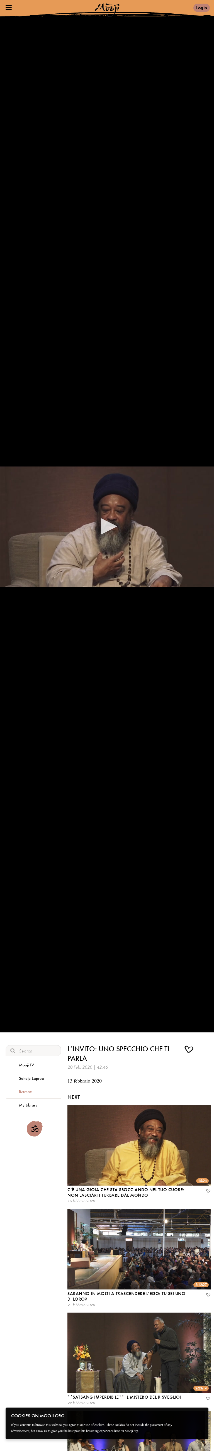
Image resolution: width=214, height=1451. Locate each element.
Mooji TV (26, 1065)
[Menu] (9, 7)
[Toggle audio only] (203, 1050)
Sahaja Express (31, 1078)
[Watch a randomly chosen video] (35, 1135)
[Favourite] (208, 1191)
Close (200, 1415)
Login (201, 8)
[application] (107, 526)
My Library (28, 1105)
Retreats (25, 1092)
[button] (107, 526)
